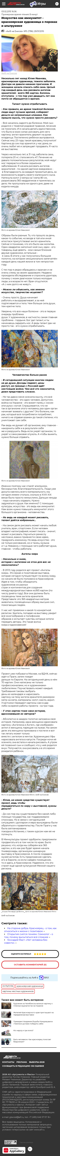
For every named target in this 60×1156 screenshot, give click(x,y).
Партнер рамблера (26, 1142)
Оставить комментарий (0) (30, 964)
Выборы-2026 (37, 1062)
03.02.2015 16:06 (9, 11)
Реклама (21, 1062)
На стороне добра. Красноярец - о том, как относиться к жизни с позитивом (30, 930)
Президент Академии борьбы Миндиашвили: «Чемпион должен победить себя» (33, 1022)
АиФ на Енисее (9, 73)
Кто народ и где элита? (23, 1030)
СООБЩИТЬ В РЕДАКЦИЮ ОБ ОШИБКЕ (23, 1066)
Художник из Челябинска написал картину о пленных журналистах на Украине (33, 1005)
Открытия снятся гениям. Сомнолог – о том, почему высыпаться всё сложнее (28, 935)
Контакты (8, 1062)
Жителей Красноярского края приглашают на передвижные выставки (33, 1013)
